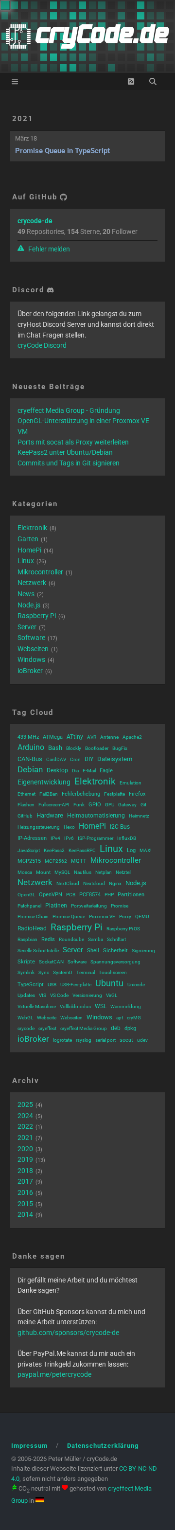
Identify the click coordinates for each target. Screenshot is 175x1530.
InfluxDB (126, 838)
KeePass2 (54, 850)
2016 (25, 1192)
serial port (105, 1040)
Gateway (127, 804)
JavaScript (29, 850)
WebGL (25, 1017)
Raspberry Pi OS (123, 928)
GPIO (94, 804)
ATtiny (75, 736)
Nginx (115, 883)
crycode (26, 1028)
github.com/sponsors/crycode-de (68, 1332)
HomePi (29, 550)
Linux (26, 561)
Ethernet (26, 794)
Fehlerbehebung (81, 794)
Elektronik (32, 528)
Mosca (25, 872)
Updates (26, 995)
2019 (25, 1159)
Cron (75, 759)
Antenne (109, 737)
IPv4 (55, 838)
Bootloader (96, 748)
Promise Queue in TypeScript (62, 150)
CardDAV (56, 759)
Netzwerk (32, 583)
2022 (25, 1126)
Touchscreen (113, 972)
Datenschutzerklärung (103, 1445)
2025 (25, 1104)
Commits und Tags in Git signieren (69, 463)
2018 (25, 1170)
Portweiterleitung (89, 905)
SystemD (62, 972)
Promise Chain (33, 916)
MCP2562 (56, 861)
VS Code (59, 995)
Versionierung (87, 995)
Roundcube (71, 939)
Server (27, 627)
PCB (70, 894)
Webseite (46, 1017)
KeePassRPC (82, 850)
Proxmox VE (102, 916)
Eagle (106, 770)
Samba (95, 939)
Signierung (143, 950)
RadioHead (32, 928)
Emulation (130, 782)
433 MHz (28, 737)
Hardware (49, 815)
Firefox (137, 794)
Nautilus (82, 872)
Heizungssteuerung (39, 827)
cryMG (134, 1017)
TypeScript (31, 984)
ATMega (53, 737)
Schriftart (116, 939)
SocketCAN (51, 961)
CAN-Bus (30, 759)
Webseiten (33, 649)
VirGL (111, 995)
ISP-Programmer (95, 838)
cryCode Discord (42, 345)
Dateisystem (114, 759)
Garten (28, 539)
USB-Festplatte (75, 984)
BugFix (119, 748)
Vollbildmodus (75, 1006)
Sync (43, 972)
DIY (89, 759)
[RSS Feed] (131, 81)
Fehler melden (48, 249)
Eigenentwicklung (44, 782)
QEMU (142, 916)
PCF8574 (90, 894)
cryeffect (47, 1028)
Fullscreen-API (54, 804)
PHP (109, 894)
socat (126, 1040)
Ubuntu (109, 983)
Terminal (85, 972)
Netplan (103, 872)
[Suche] (153, 81)
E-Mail (89, 770)
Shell (93, 950)
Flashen (26, 804)
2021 (23, 118)
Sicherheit (115, 950)
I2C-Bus (120, 826)
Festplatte (114, 794)
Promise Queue (68, 916)
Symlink (26, 972)
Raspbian (27, 939)
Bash (55, 747)
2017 (25, 1181)
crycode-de (35, 221)
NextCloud (67, 883)
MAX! (146, 850)
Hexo (69, 827)
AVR (91, 737)
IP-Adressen (32, 838)
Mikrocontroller (40, 572)
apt (119, 1017)
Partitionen (131, 894)
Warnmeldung (125, 1006)
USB (52, 984)
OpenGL (26, 894)
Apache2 (132, 737)
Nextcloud (94, 883)
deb (116, 1028)
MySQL (62, 872)
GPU (109, 804)
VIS (42, 995)
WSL (100, 1006)
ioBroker (30, 671)
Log (131, 850)
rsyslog (83, 1040)
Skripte (26, 962)
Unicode (136, 984)
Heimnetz (139, 815)
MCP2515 (29, 861)
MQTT (79, 861)
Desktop (57, 770)
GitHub (25, 815)
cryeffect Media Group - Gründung (69, 410)
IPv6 (69, 838)
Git (143, 804)
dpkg (130, 1028)
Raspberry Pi (37, 616)
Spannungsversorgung (115, 961)
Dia (75, 770)
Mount (43, 872)
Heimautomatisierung (96, 815)
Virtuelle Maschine (37, 1006)
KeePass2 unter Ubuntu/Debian (65, 452)
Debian (30, 769)
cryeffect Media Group (83, 1028)
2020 (25, 1149)
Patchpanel (29, 905)
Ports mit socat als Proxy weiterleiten (73, 442)
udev (142, 1040)
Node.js (29, 605)
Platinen (56, 905)
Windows (31, 659)
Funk (79, 804)
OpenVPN (50, 894)
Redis (48, 939)
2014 (25, 1214)
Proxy (125, 916)
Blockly (73, 748)
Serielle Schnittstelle (38, 950)
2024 (25, 1116)
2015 (25, 1204)
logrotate (62, 1040)
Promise (119, 905)
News (26, 594)
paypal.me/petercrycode (54, 1374)
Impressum (29, 1445)
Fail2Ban (48, 794)
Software (31, 637)
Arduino (31, 747)
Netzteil (123, 872)
